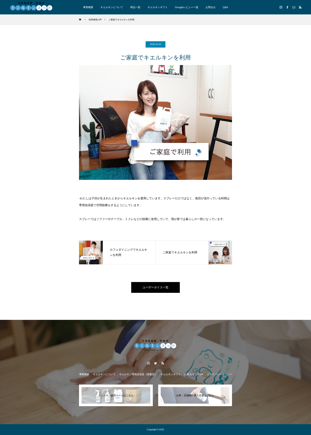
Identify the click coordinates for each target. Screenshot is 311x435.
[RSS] (300, 7)
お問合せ (211, 7)
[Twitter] (155, 363)
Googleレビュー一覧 (186, 7)
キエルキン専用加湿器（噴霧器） (138, 374)
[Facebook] (287, 7)
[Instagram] (281, 7)
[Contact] (294, 7)
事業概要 (88, 7)
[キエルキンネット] (31, 7)
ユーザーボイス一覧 (155, 287)
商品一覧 (135, 7)
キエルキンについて (111, 7)
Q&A (225, 7)
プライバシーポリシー (219, 374)
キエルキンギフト (158, 7)
